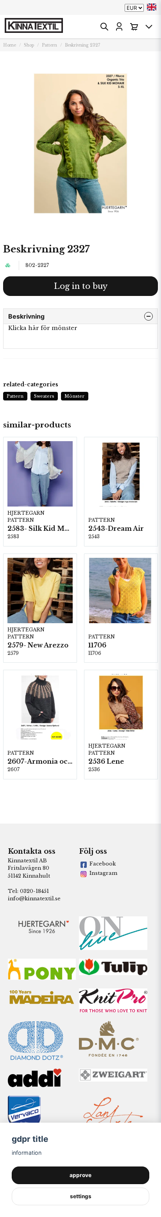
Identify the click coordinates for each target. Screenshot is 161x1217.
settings (80, 1196)
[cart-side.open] (134, 26)
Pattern (49, 45)
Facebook (102, 863)
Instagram (103, 873)
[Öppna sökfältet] (104, 26)
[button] (151, 7)
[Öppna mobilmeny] (148, 26)
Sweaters (44, 396)
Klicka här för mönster (42, 328)
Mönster (74, 396)
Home (9, 45)
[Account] (119, 26)
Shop (29, 45)
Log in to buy (80, 286)
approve (80, 1175)
